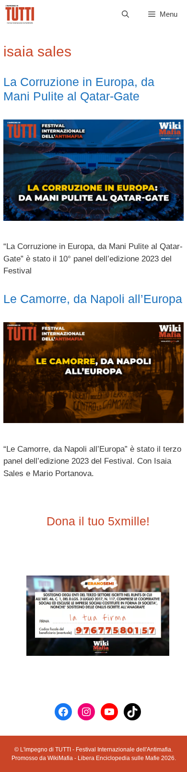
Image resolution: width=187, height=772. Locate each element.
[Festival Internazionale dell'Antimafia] (20, 14)
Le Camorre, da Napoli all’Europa (92, 298)
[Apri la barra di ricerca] (125, 14)
